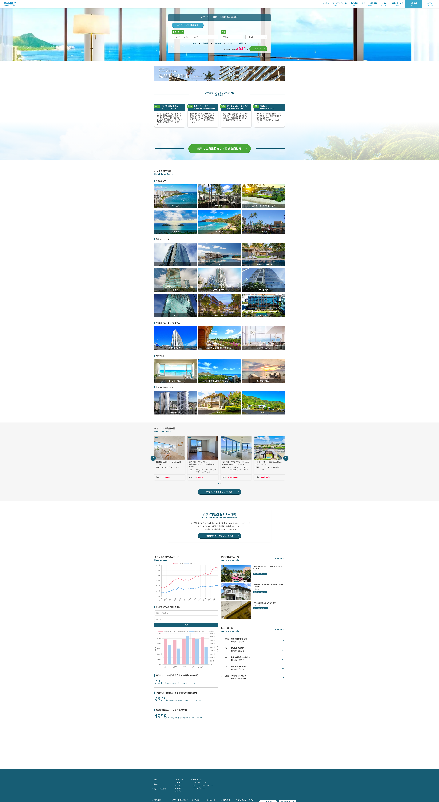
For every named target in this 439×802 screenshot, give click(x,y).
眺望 (241, 43)
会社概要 (226, 800)
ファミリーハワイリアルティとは (335, 4)
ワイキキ (178, 782)
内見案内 (157, 800)
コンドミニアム (160, 789)
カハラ (177, 785)
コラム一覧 (211, 800)
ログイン (430, 4)
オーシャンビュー (199, 782)
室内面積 (217, 43)
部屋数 (205, 43)
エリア (194, 43)
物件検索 (354, 4)
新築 (156, 784)
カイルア (178, 788)
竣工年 (230, 43)
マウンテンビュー (199, 788)
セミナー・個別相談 (369, 4)
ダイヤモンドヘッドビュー (203, 785)
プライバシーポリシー (247, 800)
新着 (156, 779)
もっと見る (278, 558)
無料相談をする (397, 4)
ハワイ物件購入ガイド (260, 608)
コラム (384, 4)
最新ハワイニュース (260, 573)
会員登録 (413, 4)
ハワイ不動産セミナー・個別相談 (185, 800)
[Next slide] (285, 458)
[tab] (218, 483)
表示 (186, 625)
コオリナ (178, 791)
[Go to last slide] (153, 458)
